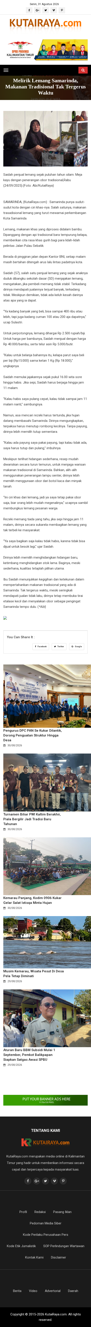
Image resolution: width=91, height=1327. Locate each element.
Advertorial (53, 1291)
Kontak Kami (34, 1257)
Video (33, 1291)
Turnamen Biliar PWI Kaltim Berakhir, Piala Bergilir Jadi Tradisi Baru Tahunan (32, 819)
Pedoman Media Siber (45, 1223)
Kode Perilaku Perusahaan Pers (45, 1235)
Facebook (42, 646)
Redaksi (40, 1212)
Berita (17, 1291)
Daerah (73, 1291)
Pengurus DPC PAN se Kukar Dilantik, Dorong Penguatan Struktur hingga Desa (32, 735)
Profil (23, 1212)
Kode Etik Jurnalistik (21, 1246)
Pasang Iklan (62, 1212)
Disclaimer (58, 1257)
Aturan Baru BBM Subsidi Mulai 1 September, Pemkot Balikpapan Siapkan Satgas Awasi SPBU (29, 1055)
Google (78, 646)
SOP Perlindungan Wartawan (63, 1246)
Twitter (60, 646)
